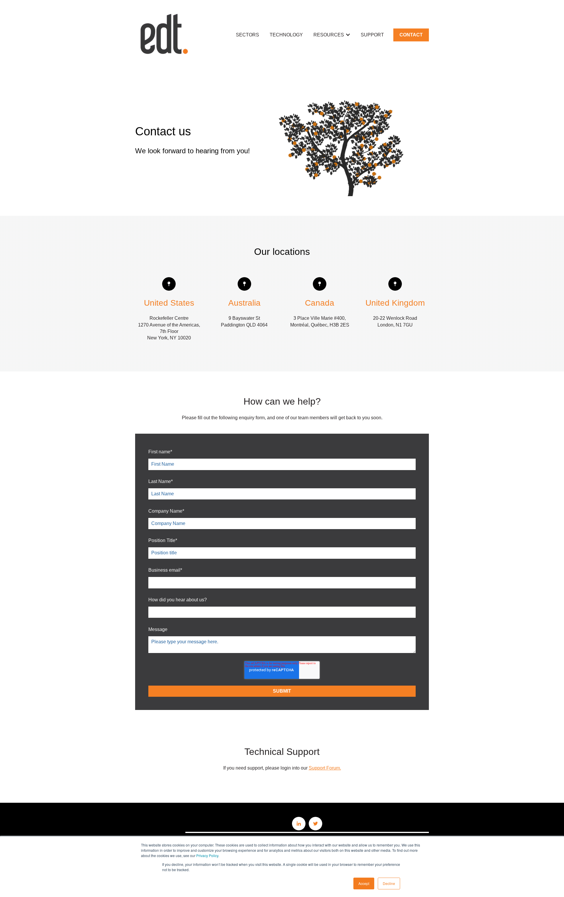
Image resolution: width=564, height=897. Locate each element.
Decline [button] (389, 883)
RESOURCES (328, 34)
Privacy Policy (207, 855)
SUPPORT (372, 34)
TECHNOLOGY (286, 34)
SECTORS (247, 34)
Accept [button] (363, 883)
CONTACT (411, 34)
